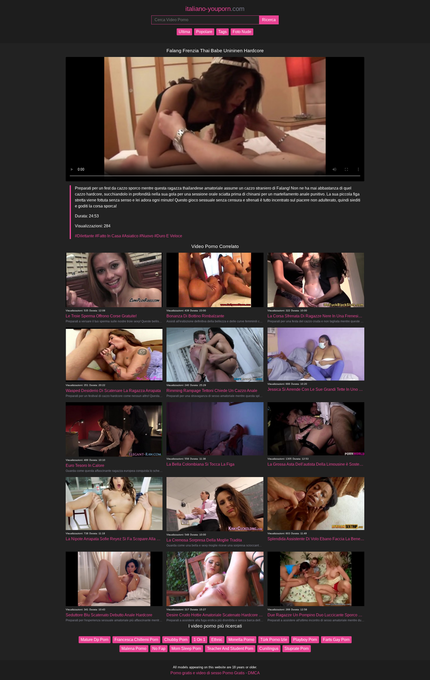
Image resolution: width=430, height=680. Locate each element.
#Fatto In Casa (108, 236)
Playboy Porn (305, 639)
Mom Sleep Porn (186, 648)
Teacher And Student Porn (230, 648)
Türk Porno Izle (273, 639)
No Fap (158, 648)
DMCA (254, 673)
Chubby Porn (176, 639)
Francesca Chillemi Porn (136, 639)
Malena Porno (133, 648)
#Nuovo (146, 236)
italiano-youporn (215, 8)
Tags (222, 32)
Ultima (184, 32)
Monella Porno (241, 639)
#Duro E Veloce (168, 236)
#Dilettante (84, 236)
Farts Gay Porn (336, 639)
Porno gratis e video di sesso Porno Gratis (207, 673)
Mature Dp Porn (94, 639)
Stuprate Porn (296, 648)
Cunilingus (268, 648)
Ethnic (216, 639)
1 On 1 (199, 639)
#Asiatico (130, 236)
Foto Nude (242, 32)
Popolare (204, 32)
